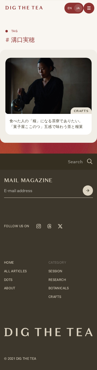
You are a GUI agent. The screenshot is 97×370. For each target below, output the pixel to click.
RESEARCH (57, 280)
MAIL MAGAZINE (28, 180)
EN (70, 8)
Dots (8, 280)
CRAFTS (54, 297)
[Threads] (49, 226)
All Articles (15, 271)
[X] (60, 226)
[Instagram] (38, 226)
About (9, 288)
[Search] (89, 162)
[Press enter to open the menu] (89, 8)
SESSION (55, 271)
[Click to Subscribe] (88, 190)
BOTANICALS (58, 288)
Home (9, 262)
